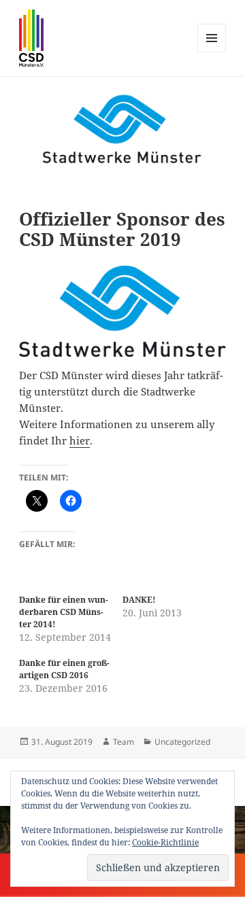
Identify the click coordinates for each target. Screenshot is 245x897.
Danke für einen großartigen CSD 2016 (64, 669)
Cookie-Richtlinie (165, 842)
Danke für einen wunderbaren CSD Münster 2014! (63, 612)
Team (123, 742)
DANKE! (139, 599)
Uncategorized (182, 742)
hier (79, 440)
